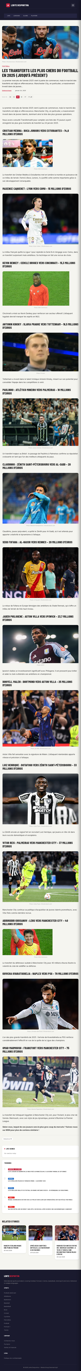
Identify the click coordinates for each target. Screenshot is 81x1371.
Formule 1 (11, 1197)
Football (6, 66)
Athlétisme (7, 1296)
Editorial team (6, 90)
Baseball (7, 1303)
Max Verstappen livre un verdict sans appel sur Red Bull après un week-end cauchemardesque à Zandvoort (40, 1209)
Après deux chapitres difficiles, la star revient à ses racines (40, 1248)
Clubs (25, 15)
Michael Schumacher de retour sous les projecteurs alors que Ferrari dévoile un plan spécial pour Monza (40, 1200)
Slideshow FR (7, 1139)
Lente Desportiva (20, 5)
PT (25, 97)
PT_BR (30, 97)
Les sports (18, 1169)
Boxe (5, 1310)
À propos (7, 1344)
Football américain (10, 1293)
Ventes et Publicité (10, 1347)
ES (14, 97)
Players (34, 15)
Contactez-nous (9, 1341)
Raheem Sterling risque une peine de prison (12, 1247)
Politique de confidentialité (13, 1358)
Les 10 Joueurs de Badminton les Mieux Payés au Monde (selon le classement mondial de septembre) (37, 1171)
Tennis (6, 1330)
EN (10, 97)
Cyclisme (7, 1316)
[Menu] (73, 5)
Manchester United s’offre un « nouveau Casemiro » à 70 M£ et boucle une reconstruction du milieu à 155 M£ (67, 1250)
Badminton (11, 1169)
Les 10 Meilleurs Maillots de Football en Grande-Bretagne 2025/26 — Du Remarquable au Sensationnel (38, 1190)
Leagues (17, 15)
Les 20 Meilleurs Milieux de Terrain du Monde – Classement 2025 (27, 1181)
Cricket (6, 1313)
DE (21, 97)
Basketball (7, 1306)
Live (8, 15)
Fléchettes (7, 1320)
